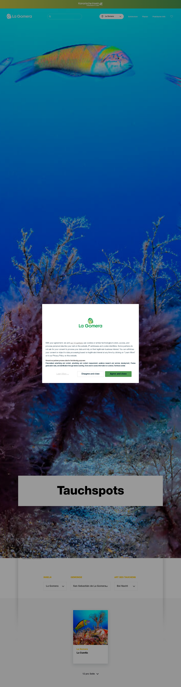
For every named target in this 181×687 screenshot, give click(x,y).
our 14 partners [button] (76, 343)
